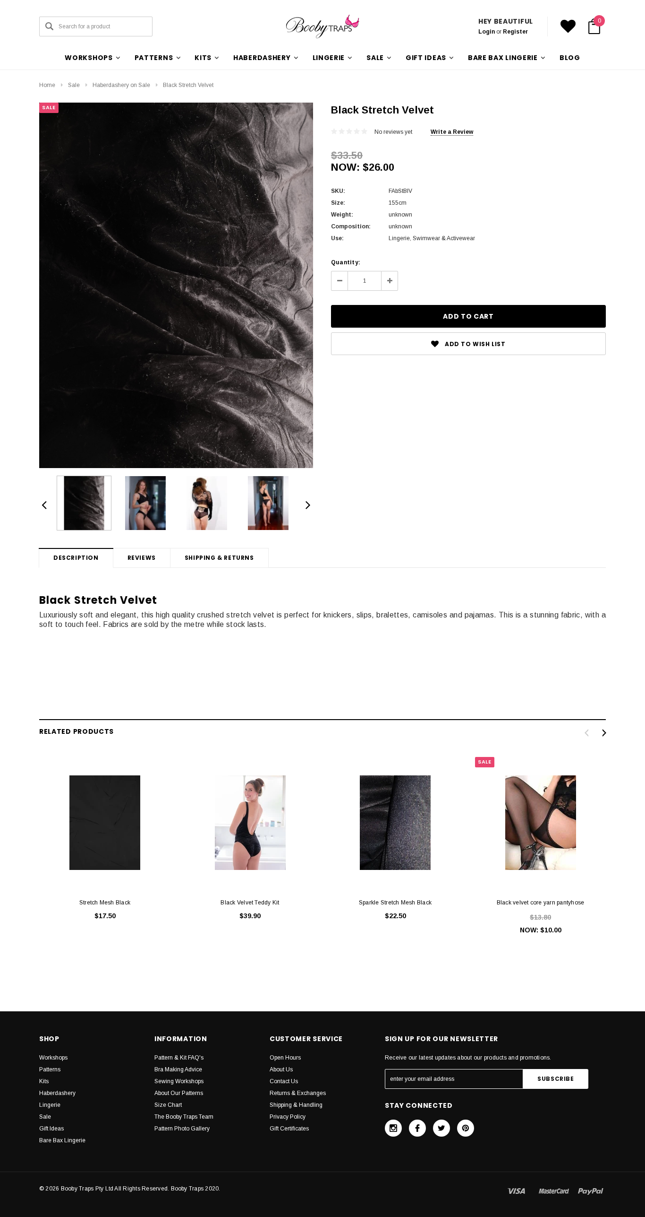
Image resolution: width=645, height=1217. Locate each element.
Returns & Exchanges (298, 1093)
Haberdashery (57, 1093)
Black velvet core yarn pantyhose (541, 902)
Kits (44, 1081)
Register (515, 31)
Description (76, 558)
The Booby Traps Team (183, 1116)
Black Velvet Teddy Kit (250, 902)
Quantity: (345, 262)
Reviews (141, 558)
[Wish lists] (568, 26)
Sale (74, 85)
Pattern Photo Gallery (182, 1128)
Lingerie (49, 1105)
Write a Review (452, 132)
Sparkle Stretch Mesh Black (395, 902)
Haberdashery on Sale (121, 85)
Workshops (53, 1057)
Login (486, 31)
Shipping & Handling (296, 1105)
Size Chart (168, 1105)
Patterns (49, 1069)
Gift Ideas (51, 1128)
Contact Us (284, 1081)
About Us (281, 1069)
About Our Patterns (178, 1093)
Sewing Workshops (179, 1081)
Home (47, 85)
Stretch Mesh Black (104, 902)
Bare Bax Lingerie (62, 1140)
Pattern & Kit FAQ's (179, 1057)
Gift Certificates (289, 1128)
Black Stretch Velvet (188, 85)
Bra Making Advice (178, 1069)
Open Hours (285, 1057)
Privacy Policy (288, 1116)
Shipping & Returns (219, 558)
